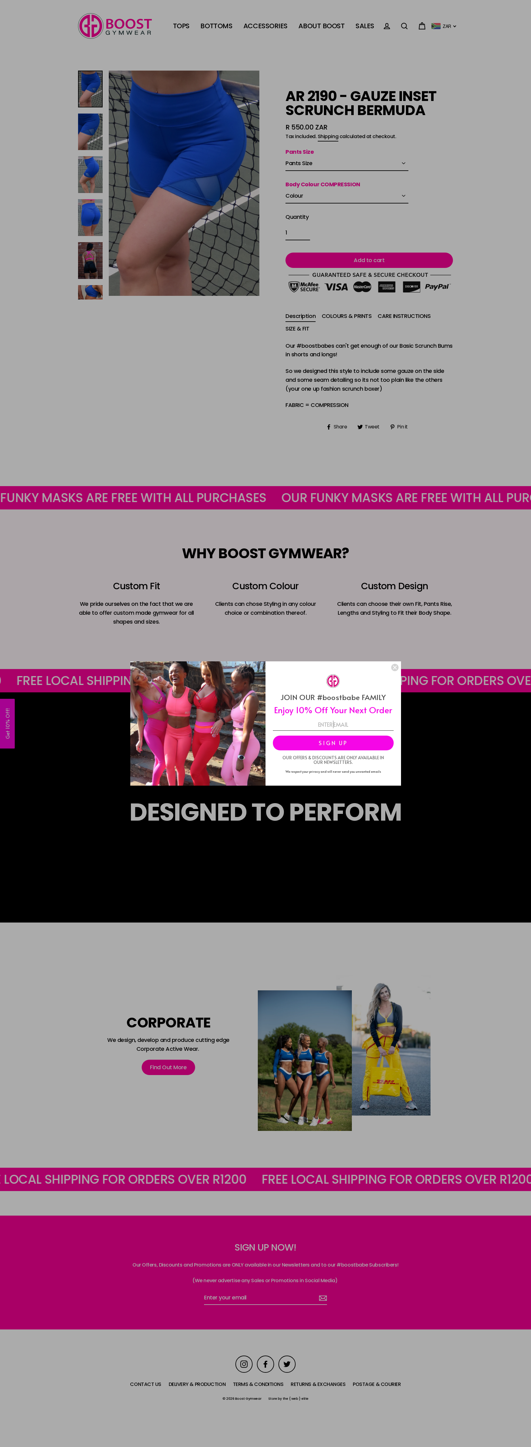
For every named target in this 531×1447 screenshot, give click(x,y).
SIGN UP (333, 743)
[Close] (395, 667)
